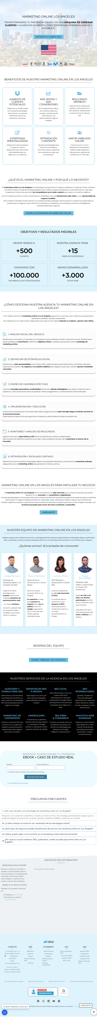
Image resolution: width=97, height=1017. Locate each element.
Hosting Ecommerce (46, 964)
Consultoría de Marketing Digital (81, 981)
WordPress (30, 951)
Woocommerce (48, 951)
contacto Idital (10, 900)
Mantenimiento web (29, 959)
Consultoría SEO (66, 955)
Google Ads (85, 954)
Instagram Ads (85, 958)
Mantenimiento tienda (47, 959)
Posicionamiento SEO (66, 952)
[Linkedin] (48, 1001)
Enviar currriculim (66, 1006)
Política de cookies (53, 1006)
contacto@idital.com (12, 963)
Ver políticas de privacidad (18, 783)
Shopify (48, 956)
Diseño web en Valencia (57, 981)
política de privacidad (29, 772)
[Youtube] (53, 1001)
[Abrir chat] (4, 1012)
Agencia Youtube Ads (84, 962)
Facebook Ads (85, 956)
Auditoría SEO (66, 958)
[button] (36, 783)
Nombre (9, 764)
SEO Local (66, 960)
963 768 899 (18, 895)
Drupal (30, 956)
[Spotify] (59, 1001)
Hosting (30, 963)
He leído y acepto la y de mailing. (26, 772)
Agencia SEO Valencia (36, 981)
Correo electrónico (43, 764)
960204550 (12, 958)
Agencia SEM (84, 951)
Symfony (30, 954)
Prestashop (48, 954)
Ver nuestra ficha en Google (13, 981)
